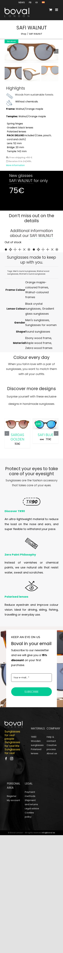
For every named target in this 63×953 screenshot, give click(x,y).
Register (11, 796)
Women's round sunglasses (32, 274)
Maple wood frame (38, 343)
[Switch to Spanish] (43, 2)
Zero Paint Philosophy (20, 554)
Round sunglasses (37, 331)
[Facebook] (6, 758)
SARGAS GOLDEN (17, 437)
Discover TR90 (15, 511)
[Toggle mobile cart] (50, 9)
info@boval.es (48, 832)
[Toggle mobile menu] (56, 9)
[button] (7, 433)
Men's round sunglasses (24, 271)
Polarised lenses (16, 597)
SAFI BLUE (45, 434)
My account (13, 800)
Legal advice (32, 808)
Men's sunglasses (37, 320)
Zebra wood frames (38, 348)
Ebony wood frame (38, 338)
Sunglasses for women (41, 325)
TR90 (33, 736)
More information (15, 165)
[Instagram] (11, 758)
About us (52, 753)
